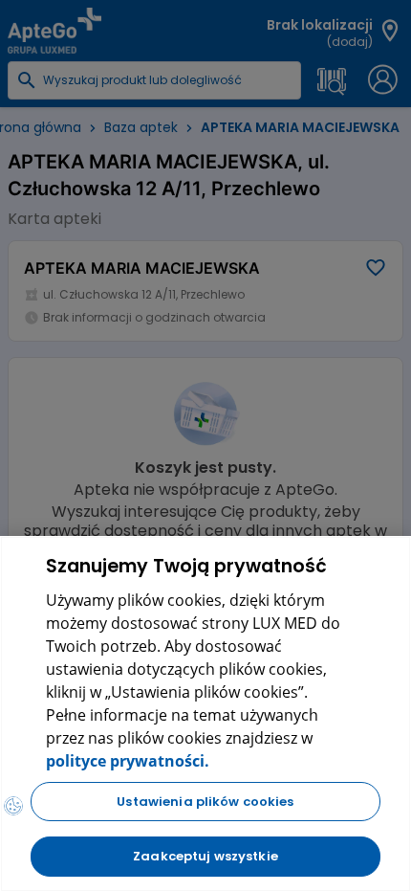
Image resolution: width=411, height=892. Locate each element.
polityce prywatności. (127, 760)
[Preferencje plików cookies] (13, 805)
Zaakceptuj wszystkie (205, 856)
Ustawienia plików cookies (205, 801)
